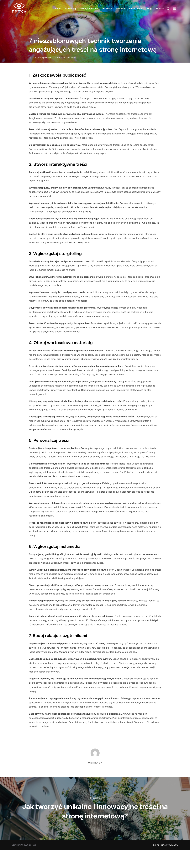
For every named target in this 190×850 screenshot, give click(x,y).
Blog (149, 8)
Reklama (120, 8)
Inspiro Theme (159, 845)
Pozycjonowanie (89, 8)
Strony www (136, 8)
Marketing (70, 8)
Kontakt (160, 8)
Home (58, 8)
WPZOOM (173, 845)
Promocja (107, 8)
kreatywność (44, 57)
